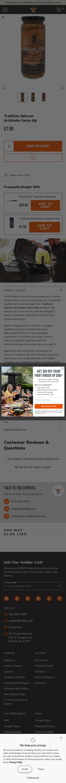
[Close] (62, 737)
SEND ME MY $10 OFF (48, 406)
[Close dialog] (62, 368)
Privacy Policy (15, 762)
